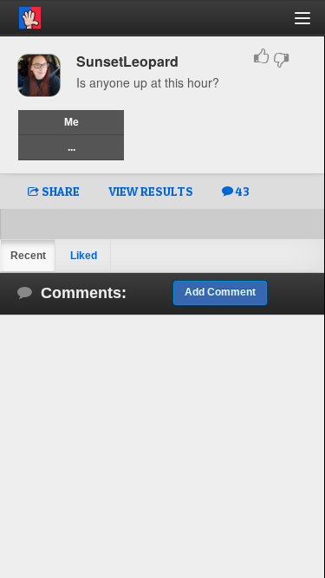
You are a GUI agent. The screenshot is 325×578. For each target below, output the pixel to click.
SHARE (59, 191)
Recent (28, 256)
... (71, 147)
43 (241, 191)
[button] (312, 24)
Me (71, 122)
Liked (83, 256)
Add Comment (220, 292)
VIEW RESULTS (150, 191)
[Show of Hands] (20, 15)
